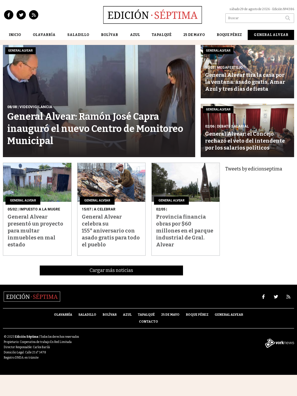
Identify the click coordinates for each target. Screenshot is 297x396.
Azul (135, 35)
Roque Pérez (229, 35)
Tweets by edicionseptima (253, 169)
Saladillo (78, 35)
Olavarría (44, 35)
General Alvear (271, 35)
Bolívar (109, 35)
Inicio (15, 35)
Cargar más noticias (111, 270)
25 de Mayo (194, 35)
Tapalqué (161, 35)
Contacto (148, 322)
